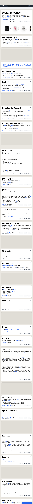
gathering (4, 73)
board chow (3, 173)
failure (27, 359)
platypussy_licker (11, 130)
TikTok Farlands (4, 218)
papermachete (8, 21)
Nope (6, 492)
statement (11, 265)
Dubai (14, 255)
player (13, 291)
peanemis (10, 415)
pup (10, 182)
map (3, 289)
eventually (16, 87)
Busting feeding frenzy (18, 64)
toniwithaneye (7, 308)
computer (27, 154)
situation (22, 84)
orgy (17, 40)
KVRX (9, 232)
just (6, 182)
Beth (25, 115)
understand (5, 265)
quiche (8, 415)
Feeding (25, 64)
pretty (10, 305)
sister (16, 267)
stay (12, 128)
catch (13, 85)
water (17, 128)
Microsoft (4, 19)
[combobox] (17, 6)
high (5, 40)
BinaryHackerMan (8, 173)
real (8, 438)
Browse (8, 7)
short (5, 125)
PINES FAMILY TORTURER (10, 218)
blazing (14, 42)
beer (5, 483)
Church (10, 229)
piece (14, 413)
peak (24, 413)
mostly (7, 289)
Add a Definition (25, 7)
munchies (26, 42)
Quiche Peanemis (4, 417)
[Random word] (27, 5)
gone (26, 358)
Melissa (28, 115)
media (12, 413)
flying (17, 340)
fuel (18, 87)
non (12, 502)
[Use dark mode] (31, 6)
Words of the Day (3, 7)
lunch (4, 75)
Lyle (3, 491)
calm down (21, 331)
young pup (3, 184)
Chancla (3, 344)
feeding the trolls (14, 65)
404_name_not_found (8, 405)
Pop (24, 192)
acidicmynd (8, 77)
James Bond (8, 461)
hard (9, 400)
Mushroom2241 (9, 417)
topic (8, 265)
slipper (19, 340)
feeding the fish (5, 66)
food (6, 170)
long (11, 329)
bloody (13, 202)
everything (14, 289)
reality (23, 303)
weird (15, 213)
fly (20, 403)
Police (3, 502)
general (23, 16)
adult (10, 180)
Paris (15, 402)
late (8, 16)
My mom (4, 342)
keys (12, 153)
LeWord (6, 295)
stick (23, 163)
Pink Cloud (3, 308)
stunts (11, 461)
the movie (14, 415)
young (9, 182)
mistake (27, 253)
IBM (7, 19)
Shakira (18, 255)
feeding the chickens (28, 65)
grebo (3, 204)
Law (8, 253)
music (4, 192)
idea (6, 113)
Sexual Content (15, 7)
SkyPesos (3, 405)
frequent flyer (18, 399)
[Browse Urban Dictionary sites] (4, 6)
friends (17, 39)
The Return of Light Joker (10, 90)
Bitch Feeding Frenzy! (11, 64)
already (9, 445)
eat (4, 155)
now (11, 202)
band (16, 201)
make (18, 329)
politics (20, 367)
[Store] (29, 6)
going (8, 331)
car (5, 459)
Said (16, 213)
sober (5, 303)
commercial (6, 17)
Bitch (9, 110)
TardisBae (6, 344)
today (6, 75)
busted (9, 126)
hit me (7, 342)
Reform (12, 253)
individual (6, 329)
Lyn (24, 115)
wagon (11, 225)
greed (17, 84)
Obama (7, 376)
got (16, 371)
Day (15, 229)
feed (11, 73)
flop (21, 340)
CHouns (8, 45)
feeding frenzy (4, 21)
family (3, 226)
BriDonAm (9, 118)
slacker (13, 353)
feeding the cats (20, 65)
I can (4, 461)
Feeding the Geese (8, 65)
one (14, 73)
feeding (12, 19)
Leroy (4, 267)
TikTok (3, 212)
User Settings (30, 7)
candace (11, 125)
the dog (7, 184)
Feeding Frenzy (4, 45)
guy (6, 305)
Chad (10, 444)
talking (29, 110)
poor (4, 400)
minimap (3, 295)
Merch (29, 21)
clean (9, 163)
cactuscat (6, 204)
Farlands (10, 216)
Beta (23, 357)
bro (12, 216)
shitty (4, 459)
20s (19, 180)
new (16, 302)
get (10, 331)
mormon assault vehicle (5, 232)
